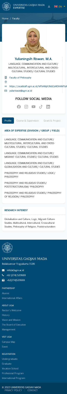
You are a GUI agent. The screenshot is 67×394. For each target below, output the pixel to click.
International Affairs (12, 297)
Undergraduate (10, 358)
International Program (13, 377)
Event (5, 346)
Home (5, 18)
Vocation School (10, 368)
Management (8, 329)
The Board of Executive (14, 324)
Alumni (5, 293)
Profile (7, 120)
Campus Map (8, 341)
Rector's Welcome (11, 310)
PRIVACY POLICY (13, 390)
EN (60, 6)
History (5, 314)
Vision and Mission (11, 319)
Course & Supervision (27, 120)
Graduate (6, 363)
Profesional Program (13, 373)
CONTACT (33, 390)
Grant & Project (52, 120)
